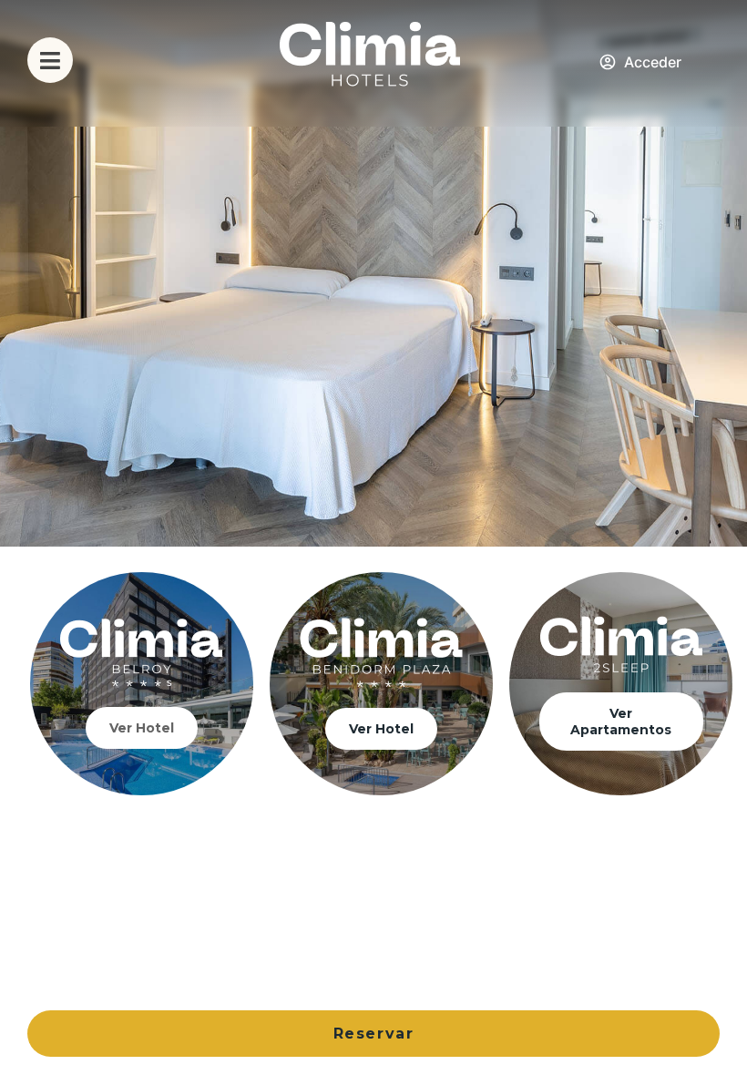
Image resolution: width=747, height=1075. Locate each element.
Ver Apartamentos (620, 721)
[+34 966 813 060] (697, 63)
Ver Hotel (141, 728)
